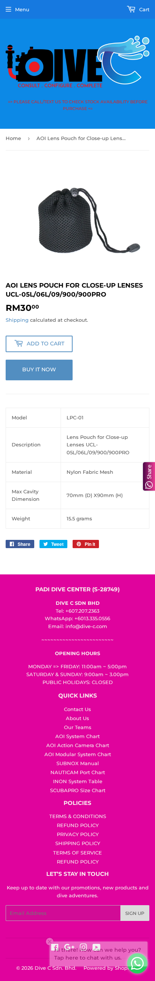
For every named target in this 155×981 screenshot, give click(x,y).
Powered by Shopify (109, 968)
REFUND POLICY (78, 825)
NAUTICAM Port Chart (77, 772)
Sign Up (134, 913)
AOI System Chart (77, 736)
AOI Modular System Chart (77, 754)
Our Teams (77, 727)
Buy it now (39, 369)
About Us (77, 718)
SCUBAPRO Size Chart (77, 790)
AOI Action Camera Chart (77, 745)
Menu (22, 9)
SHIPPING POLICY (77, 843)
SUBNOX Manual (77, 763)
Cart (143, 9)
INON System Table (77, 781)
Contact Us (77, 709)
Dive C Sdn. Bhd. (55, 968)
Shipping (17, 320)
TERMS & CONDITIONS (77, 816)
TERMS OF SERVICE (77, 853)
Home (13, 138)
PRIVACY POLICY (78, 834)
